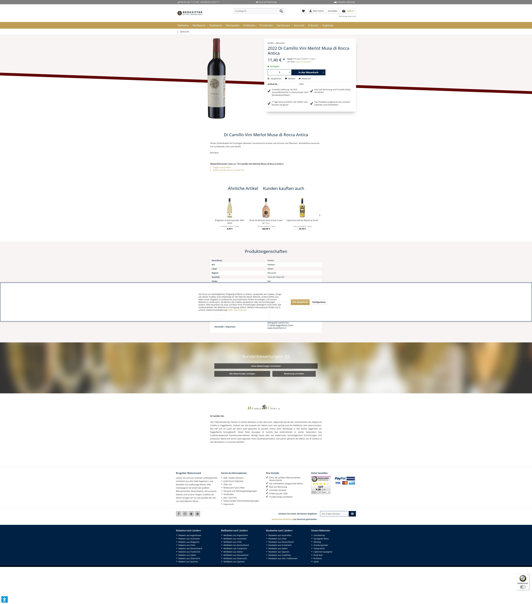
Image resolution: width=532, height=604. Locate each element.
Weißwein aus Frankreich (235, 548)
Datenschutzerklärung (282, 519)
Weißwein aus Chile (232, 542)
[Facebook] (178, 514)
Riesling (317, 542)
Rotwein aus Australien (189, 538)
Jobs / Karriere (230, 497)
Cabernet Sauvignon (322, 551)
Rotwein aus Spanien (188, 561)
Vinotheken (228, 494)
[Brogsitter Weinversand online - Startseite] (189, 13)
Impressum (228, 504)
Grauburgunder (320, 545)
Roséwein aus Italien (278, 548)
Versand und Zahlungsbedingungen (240, 491)
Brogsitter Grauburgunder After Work (229, 221)
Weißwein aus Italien (233, 551)
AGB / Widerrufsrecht (233, 478)
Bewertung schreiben (294, 373)
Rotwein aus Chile (186, 545)
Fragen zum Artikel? (221, 167)
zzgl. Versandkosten (303, 61)
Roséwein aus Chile (277, 538)
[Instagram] (185, 514)
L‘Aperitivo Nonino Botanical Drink (302, 220)
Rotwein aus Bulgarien (188, 542)
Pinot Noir (318, 555)
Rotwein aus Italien (187, 555)
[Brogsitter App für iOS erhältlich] (191, 514)
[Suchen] (281, 11)
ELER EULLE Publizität (233, 481)
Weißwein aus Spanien (234, 561)
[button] (4, 599)
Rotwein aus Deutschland (190, 548)
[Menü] (527, 575)
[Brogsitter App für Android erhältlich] (197, 514)
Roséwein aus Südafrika (279, 555)
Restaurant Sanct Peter (234, 487)
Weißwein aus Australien (235, 538)
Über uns (227, 484)
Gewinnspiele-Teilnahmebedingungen (241, 501)
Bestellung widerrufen (347, 16)
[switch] (523, 587)
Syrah (316, 561)
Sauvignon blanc (321, 538)
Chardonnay (319, 535)
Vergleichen (276, 78)
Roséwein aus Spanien (278, 551)
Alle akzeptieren (300, 302)
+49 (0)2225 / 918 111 (209, 2)
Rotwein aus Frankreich (189, 551)
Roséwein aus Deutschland (281, 542)
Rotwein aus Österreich (189, 558)
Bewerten (306, 78)
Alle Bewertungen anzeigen (242, 373)
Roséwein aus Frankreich (280, 545)
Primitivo (317, 558)
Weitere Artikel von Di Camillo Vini (228, 170)
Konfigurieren (319, 302)
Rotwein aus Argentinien (189, 535)
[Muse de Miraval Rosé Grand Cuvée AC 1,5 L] (266, 208)
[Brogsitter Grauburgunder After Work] (229, 208)
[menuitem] (259, 11)
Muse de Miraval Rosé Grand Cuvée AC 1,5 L (265, 221)
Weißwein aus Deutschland (236, 545)
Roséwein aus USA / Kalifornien (283, 558)
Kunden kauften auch (283, 188)
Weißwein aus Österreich (235, 558)
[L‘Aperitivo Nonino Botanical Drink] (302, 208)
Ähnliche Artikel (243, 188)
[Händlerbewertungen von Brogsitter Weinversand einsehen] (321, 485)
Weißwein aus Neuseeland (235, 555)
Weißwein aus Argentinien (235, 535)
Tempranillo (319, 548)
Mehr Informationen (237, 310)
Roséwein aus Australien (279, 535)
